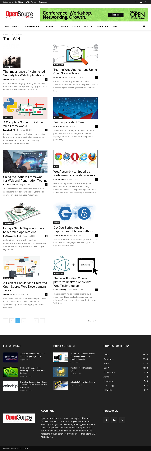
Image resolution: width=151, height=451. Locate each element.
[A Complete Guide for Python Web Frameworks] (25, 108)
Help (115, 26)
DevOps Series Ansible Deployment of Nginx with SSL (74, 229)
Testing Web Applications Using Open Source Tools (75, 71)
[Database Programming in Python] (60, 372)
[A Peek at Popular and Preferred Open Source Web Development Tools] (25, 267)
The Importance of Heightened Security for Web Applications (24, 73)
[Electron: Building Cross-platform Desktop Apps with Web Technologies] (75, 265)
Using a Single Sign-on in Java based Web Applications (23, 230)
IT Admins (49, 26)
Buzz (87, 26)
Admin (56, 223)
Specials (101, 26)
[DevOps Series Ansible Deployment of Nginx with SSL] (75, 212)
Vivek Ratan (8, 79)
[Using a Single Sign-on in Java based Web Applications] (25, 213)
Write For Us (31, 2)
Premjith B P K (9, 130)
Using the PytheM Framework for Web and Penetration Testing (25, 178)
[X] (145, 2)
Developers (30, 26)
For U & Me (11, 26)
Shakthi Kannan (60, 235)
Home (5, 34)
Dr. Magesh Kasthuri (12, 236)
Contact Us (43, 2)
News (56, 167)
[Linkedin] (140, 2)
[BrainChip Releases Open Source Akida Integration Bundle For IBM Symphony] (10, 386)
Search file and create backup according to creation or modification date (82, 356)
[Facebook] (136, 2)
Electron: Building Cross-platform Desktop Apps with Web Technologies (72, 282)
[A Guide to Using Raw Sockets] (60, 385)
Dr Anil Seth (58, 126)
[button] (144, 26)
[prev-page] (5, 320)
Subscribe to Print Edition (13, 2)
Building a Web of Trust (69, 122)
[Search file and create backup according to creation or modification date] (60, 357)
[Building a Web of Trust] (75, 108)
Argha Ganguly (60, 179)
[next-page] (42, 320)
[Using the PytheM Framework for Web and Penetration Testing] (25, 161)
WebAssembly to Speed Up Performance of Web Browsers (74, 173)
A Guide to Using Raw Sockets (82, 382)
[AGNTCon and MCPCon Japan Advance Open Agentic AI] (10, 357)
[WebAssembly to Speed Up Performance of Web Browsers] (75, 159)
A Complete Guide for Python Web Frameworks (23, 124)
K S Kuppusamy (59, 290)
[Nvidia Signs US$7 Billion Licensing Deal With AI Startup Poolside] (10, 372)
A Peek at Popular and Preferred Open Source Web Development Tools (25, 286)
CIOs (63, 26)
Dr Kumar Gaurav (60, 77)
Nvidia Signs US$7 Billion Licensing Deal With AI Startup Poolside (32, 370)
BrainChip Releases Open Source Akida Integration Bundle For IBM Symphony (33, 384)
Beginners (8, 117)
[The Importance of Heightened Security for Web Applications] (25, 56)
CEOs (75, 26)
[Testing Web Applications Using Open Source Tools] (75, 55)
